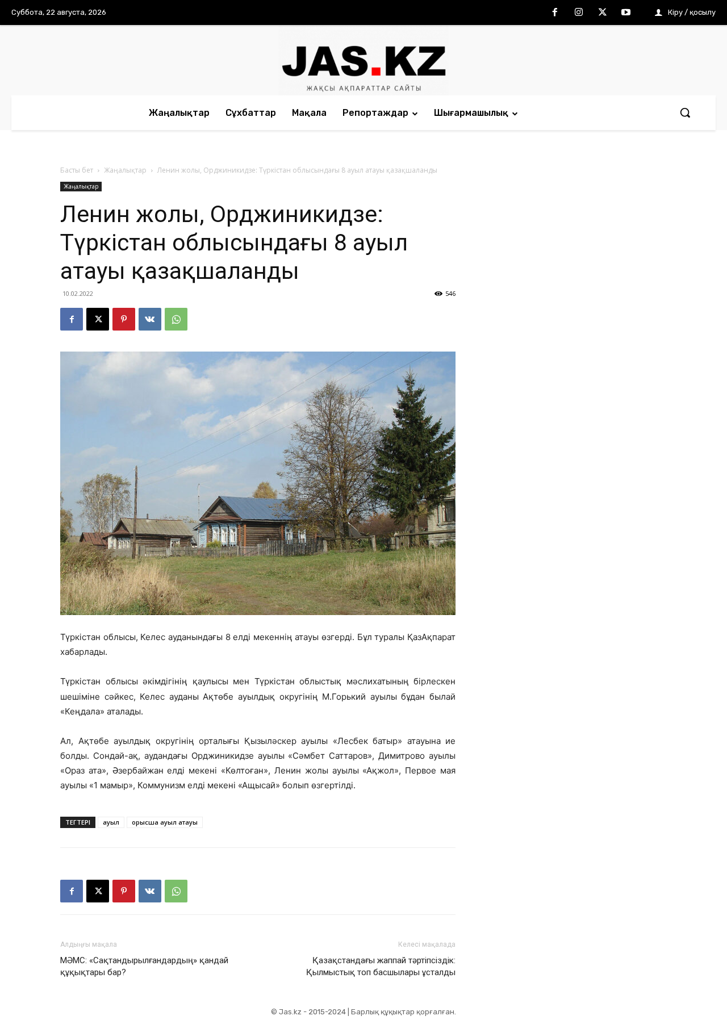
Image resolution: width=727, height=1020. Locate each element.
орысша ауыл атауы (165, 822)
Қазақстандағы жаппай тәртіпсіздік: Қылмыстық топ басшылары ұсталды (381, 966)
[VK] (150, 319)
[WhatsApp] (176, 319)
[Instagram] (579, 13)
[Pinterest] (123, 319)
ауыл (111, 822)
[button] (685, 112)
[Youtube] (626, 13)
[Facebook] (555, 13)
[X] (603, 13)
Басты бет (76, 170)
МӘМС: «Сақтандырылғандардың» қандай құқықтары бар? (144, 966)
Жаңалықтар (125, 170)
